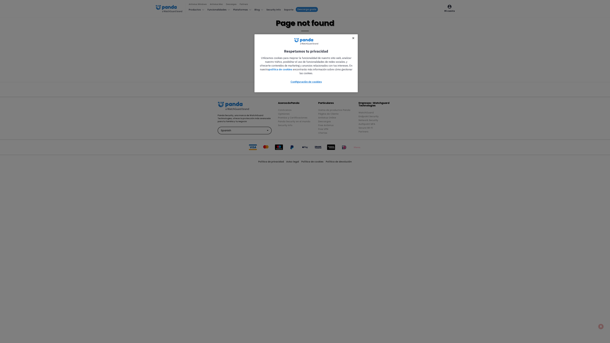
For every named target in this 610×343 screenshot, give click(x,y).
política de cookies (280, 69)
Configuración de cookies (306, 81)
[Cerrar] (353, 38)
